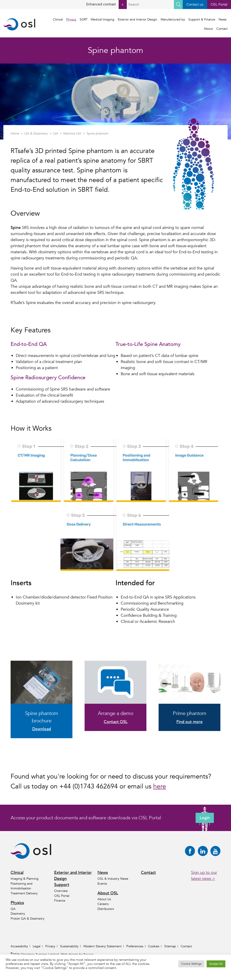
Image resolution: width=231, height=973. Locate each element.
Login (205, 818)
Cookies (153, 946)
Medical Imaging (102, 19)
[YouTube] (215, 851)
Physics (71, 19)
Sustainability (69, 946)
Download (41, 729)
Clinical (58, 19)
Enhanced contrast (105, 4)
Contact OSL (115, 722)
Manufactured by (173, 19)
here (159, 786)
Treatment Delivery (24, 893)
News (222, 19)
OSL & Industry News (112, 879)
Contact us (194, 4)
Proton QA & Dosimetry (27, 918)
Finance (59, 900)
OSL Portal (219, 4)
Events (102, 884)
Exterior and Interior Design (137, 19)
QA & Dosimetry (36, 133)
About (208, 29)
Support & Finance (201, 19)
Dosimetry (18, 913)
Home (15, 133)
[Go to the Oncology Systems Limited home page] (19, 24)
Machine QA (72, 133)
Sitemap (170, 946)
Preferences (134, 946)
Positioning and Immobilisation (21, 886)
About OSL (107, 893)
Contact (222, 29)
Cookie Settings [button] (191, 964)
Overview (61, 891)
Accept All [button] (216, 964)
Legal (36, 946)
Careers (103, 904)
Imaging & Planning (25, 879)
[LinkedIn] (203, 851)
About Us (104, 899)
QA (55, 133)
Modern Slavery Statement (102, 946)
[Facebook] (190, 851)
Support (61, 885)
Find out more (189, 722)
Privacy (50, 946)
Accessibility (19, 946)
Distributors (105, 909)
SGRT (84, 19)
